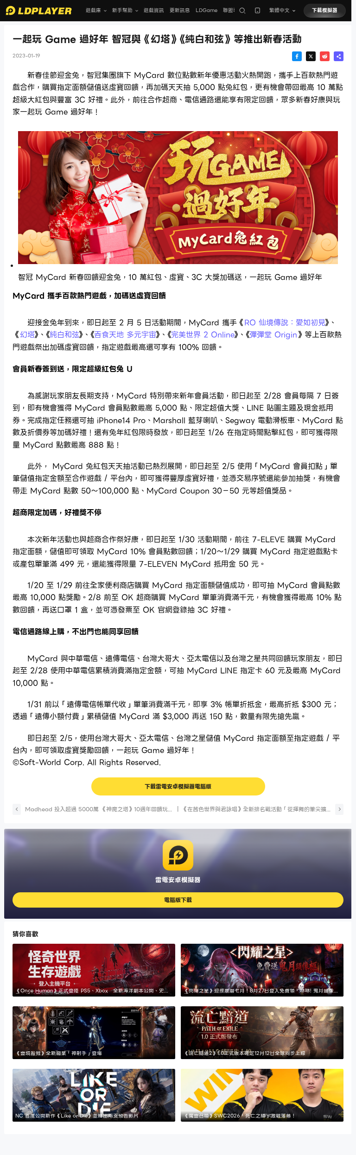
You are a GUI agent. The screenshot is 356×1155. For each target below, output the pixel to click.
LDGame (206, 10)
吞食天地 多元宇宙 (125, 335)
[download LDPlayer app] (257, 10)
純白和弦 (64, 335)
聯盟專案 (233, 10)
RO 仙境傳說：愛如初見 (284, 322)
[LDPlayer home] (39, 10)
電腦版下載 (178, 900)
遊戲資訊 (154, 10)
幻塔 (27, 335)
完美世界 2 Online (203, 335)
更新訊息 (180, 10)
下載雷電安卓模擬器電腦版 (178, 786)
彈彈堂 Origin (273, 335)
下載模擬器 (324, 10)
